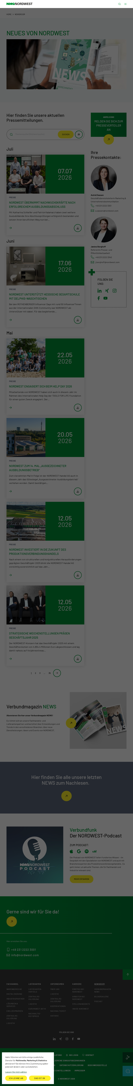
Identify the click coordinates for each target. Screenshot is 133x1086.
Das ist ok (39, 1078)
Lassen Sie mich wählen (16, 1072)
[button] (119, 4)
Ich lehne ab (16, 1078)
